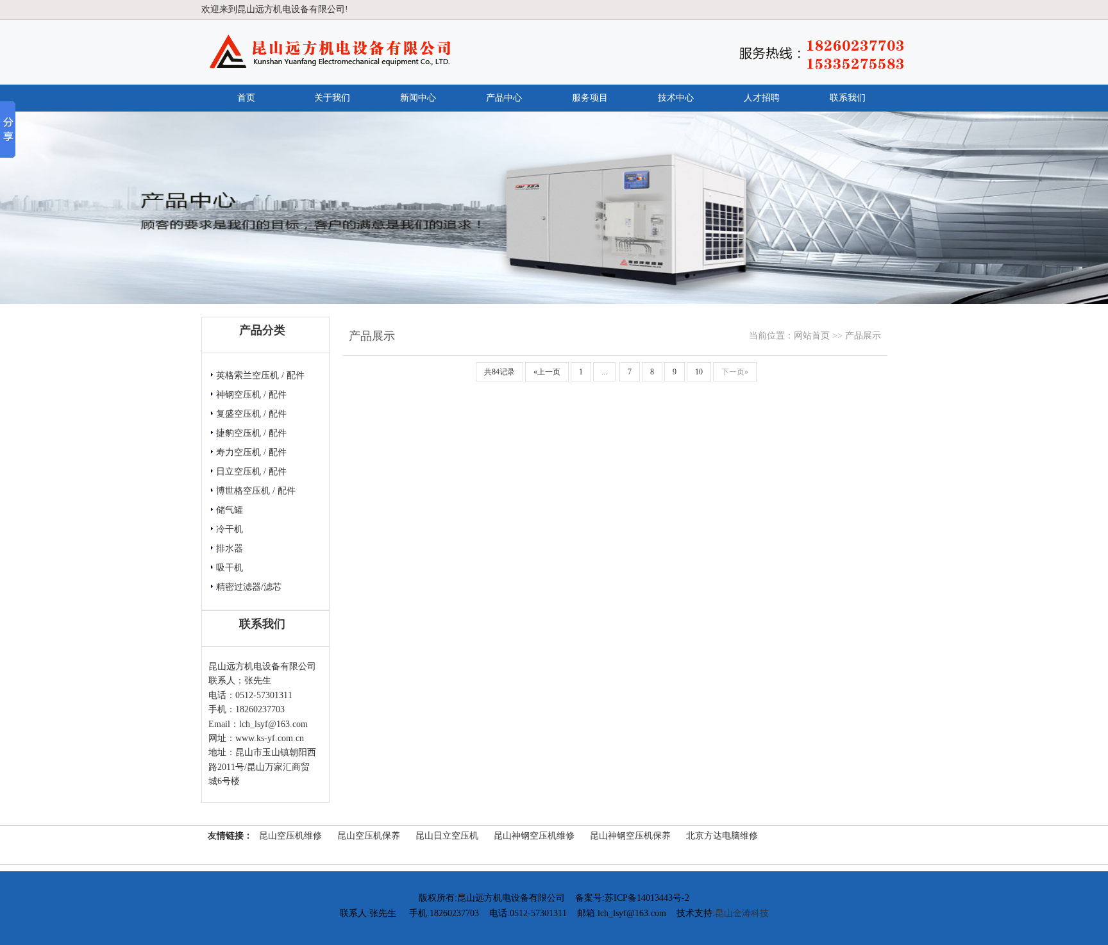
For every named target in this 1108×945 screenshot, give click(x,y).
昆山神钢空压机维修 (534, 835)
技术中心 (676, 98)
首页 (246, 98)
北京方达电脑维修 (722, 835)
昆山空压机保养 (368, 835)
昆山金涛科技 (742, 913)
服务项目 (590, 98)
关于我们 (332, 98)
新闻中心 (418, 98)
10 (699, 371)
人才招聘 (762, 98)
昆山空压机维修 (290, 835)
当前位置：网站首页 (789, 335)
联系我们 (848, 98)
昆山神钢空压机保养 (630, 835)
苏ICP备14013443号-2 (647, 898)
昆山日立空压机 (447, 835)
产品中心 (504, 98)
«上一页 (546, 371)
